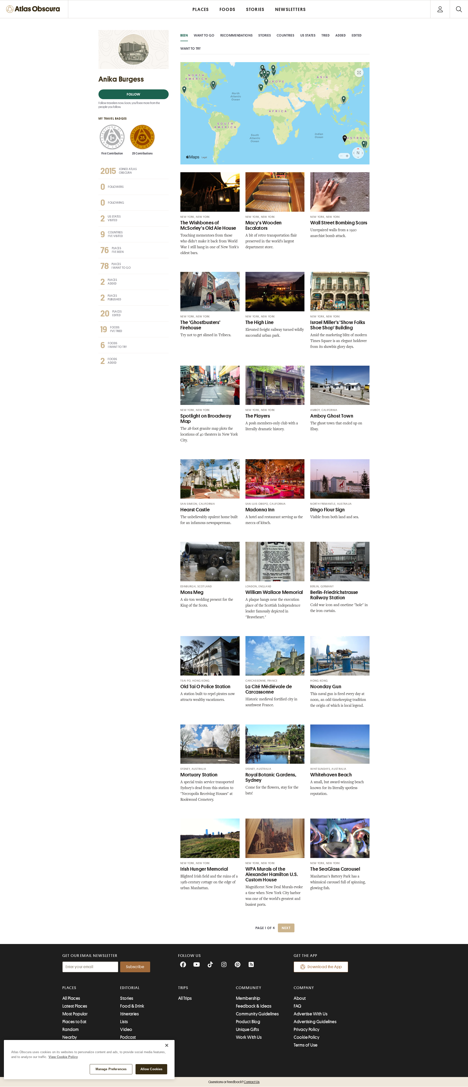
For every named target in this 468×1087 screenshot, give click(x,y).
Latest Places (74, 1006)
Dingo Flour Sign (327, 509)
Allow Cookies (151, 1069)
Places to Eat (74, 1022)
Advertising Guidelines (315, 1022)
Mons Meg (192, 592)
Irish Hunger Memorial (204, 869)
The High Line (259, 322)
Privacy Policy (306, 1029)
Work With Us (249, 1037)
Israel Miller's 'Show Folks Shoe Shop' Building (337, 325)
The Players (257, 416)
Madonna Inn (260, 509)
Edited (357, 35)
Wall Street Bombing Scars (338, 222)
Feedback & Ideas (253, 1006)
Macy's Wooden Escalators (263, 225)
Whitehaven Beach (331, 774)
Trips (183, 988)
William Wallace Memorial (274, 592)
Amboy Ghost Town (331, 416)
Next (286, 928)
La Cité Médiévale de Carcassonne (268, 689)
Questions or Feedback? (234, 1082)
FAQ (297, 1006)
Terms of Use (305, 1045)
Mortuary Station (199, 774)
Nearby (69, 1037)
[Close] (166, 1045)
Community (249, 988)
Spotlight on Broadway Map (205, 418)
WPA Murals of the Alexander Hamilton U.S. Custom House (271, 874)
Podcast (128, 1037)
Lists (124, 1022)
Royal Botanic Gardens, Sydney (270, 777)
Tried (326, 35)
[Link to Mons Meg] (210, 561)
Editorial (130, 988)
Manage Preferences (111, 1069)
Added (340, 35)
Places (69, 988)
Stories (264, 35)
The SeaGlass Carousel (335, 869)
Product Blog (248, 1022)
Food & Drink (132, 1006)
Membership (248, 998)
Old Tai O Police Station (205, 686)
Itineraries (129, 1014)
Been (184, 35)
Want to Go (204, 35)
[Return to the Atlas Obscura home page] (34, 9)
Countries (285, 35)
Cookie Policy (306, 1037)
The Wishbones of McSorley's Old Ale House (208, 225)
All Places (71, 998)
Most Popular (75, 1014)
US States (308, 35)
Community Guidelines (257, 1014)
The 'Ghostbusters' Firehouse (200, 325)
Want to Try (190, 48)
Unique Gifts (247, 1029)
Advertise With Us (310, 1014)
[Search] (459, 9)
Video (126, 1029)
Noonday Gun (325, 686)
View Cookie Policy (63, 1057)
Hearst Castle (195, 509)
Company (304, 988)
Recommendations (236, 35)
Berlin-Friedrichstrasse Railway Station (334, 595)
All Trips (185, 998)
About (300, 998)
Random (70, 1029)
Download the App (325, 967)
